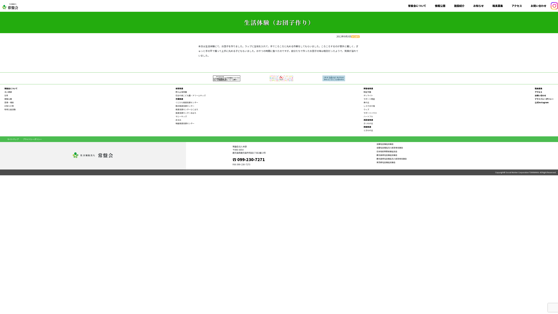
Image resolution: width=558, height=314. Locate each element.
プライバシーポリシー (544, 99)
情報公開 (440, 5)
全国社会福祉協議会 (385, 144)
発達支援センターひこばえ (187, 109)
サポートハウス (370, 112)
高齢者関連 (368, 119)
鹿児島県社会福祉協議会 (387, 155)
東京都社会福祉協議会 (386, 162)
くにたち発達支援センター (187, 102)
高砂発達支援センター (185, 106)
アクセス (517, 5)
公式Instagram (542, 102)
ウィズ (366, 109)
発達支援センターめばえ (186, 112)
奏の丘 (366, 102)
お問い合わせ (538, 5)
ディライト (368, 95)
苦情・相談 (9, 102)
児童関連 (179, 99)
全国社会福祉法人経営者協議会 (390, 147)
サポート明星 (369, 99)
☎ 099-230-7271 (249, 159)
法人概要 (8, 92)
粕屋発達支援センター (185, 123)
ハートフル (368, 116)
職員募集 (497, 5)
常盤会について (417, 5)
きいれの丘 (368, 123)
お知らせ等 (9, 106)
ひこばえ (355, 36)
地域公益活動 (10, 109)
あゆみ (178, 119)
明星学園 (367, 92)
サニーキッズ (181, 116)
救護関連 (367, 126)
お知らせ (478, 5)
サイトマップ (13, 139)
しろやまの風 (369, 106)
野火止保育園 (181, 92)
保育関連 (179, 88)
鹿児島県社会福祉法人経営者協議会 (392, 158)
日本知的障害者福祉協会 (387, 151)
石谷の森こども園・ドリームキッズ (191, 95)
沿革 (6, 95)
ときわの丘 (368, 130)
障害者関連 (368, 88)
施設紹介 (459, 5)
